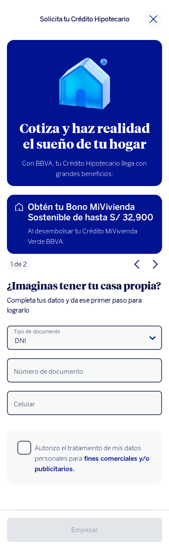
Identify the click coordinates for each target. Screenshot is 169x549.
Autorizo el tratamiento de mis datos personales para (92, 458)
